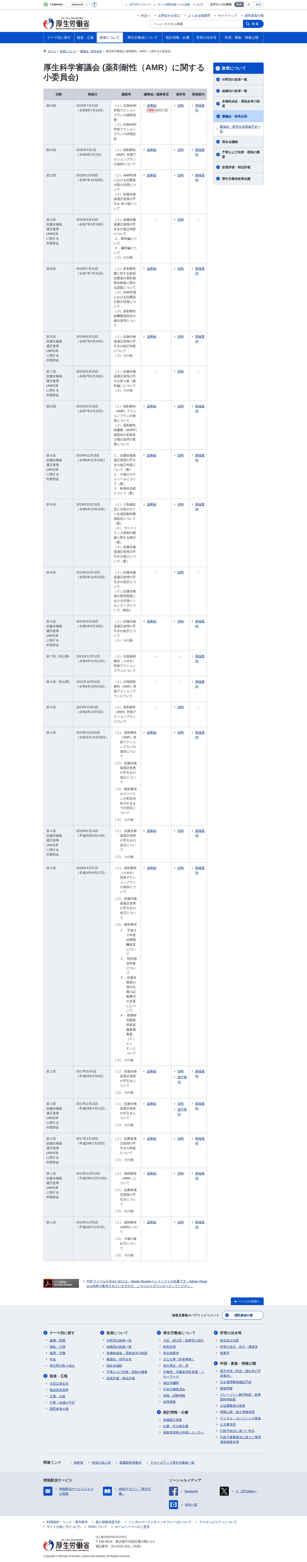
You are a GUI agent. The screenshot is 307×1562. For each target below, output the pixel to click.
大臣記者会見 (59, 1383)
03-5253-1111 (121, 1546)
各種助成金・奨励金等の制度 (241, 103)
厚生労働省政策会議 (236, 178)
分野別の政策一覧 (234, 79)
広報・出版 (57, 1396)
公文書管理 (228, 1424)
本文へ (145, 15)
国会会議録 (230, 142)
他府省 (78, 1462)
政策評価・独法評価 (236, 167)
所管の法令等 (231, 1333)
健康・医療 (57, 1340)
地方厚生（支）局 (175, 1365)
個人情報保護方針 (108, 1522)
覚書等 (224, 1353)
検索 (255, 24)
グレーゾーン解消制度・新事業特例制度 (240, 1397)
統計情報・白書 (175, 1412)
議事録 (151, 105)
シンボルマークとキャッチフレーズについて (160, 1522)
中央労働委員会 (174, 1389)
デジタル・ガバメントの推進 (240, 1418)
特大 (258, 4)
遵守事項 (182, 1079)
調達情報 (226, 1388)
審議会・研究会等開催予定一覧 (240, 129)
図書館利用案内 (131, 1462)
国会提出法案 (229, 1340)
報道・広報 (59, 1376)
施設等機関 (171, 1383)
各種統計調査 (172, 1420)
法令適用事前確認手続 (235, 1382)
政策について (234, 68)
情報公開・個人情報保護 (237, 1412)
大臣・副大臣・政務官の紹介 (183, 1340)
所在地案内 (171, 1353)
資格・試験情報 (174, 1395)
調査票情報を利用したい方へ (183, 1432)
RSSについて (97, 1526)
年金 (53, 1359)
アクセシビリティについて (218, 1522)
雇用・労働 (57, 1353)
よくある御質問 (199, 15)
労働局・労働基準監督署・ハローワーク (183, 1374)
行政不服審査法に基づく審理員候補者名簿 (240, 1439)
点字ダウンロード (140, 4)
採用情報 (169, 1402)
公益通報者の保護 (232, 1405)
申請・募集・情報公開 (238, 1363)
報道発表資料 (59, 1390)
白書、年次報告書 (175, 1426)
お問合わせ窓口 (169, 15)
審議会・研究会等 (234, 116)
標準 (239, 4)
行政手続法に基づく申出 (237, 1431)
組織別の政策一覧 (234, 91)
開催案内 (200, 108)
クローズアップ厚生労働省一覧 (172, 1462)
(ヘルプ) (198, 4)
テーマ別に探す (62, 1333)
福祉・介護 (57, 1346)
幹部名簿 (169, 1346)
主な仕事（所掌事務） (179, 1359)
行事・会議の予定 (62, 1402)
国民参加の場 (254, 15)
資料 (181, 105)
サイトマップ (227, 15)
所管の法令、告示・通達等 (239, 1346)
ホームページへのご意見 (132, 1526)
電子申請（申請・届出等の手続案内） (240, 1373)
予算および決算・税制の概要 (241, 154)
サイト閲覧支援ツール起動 (174, 4)
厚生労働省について (179, 1333)
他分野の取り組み (62, 1365)
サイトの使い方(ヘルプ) (63, 1526)
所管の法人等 (101, 1462)
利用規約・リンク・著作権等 (67, 1522)
